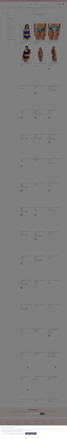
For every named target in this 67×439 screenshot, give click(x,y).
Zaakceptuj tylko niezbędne (8, 433)
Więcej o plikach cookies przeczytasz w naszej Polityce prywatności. (11, 431)
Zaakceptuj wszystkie (31, 433)
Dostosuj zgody (20, 433)
